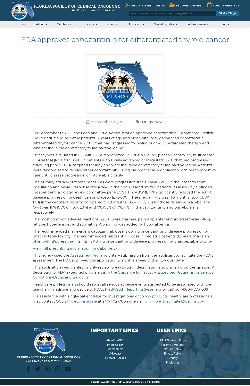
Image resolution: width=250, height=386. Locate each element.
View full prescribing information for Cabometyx (75, 248)
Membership (115, 349)
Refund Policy (172, 349)
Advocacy (115, 353)
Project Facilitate (82, 301)
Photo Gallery (115, 344)
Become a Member (172, 344)
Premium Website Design (127, 382)
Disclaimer (172, 362)
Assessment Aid (84, 255)
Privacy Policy (172, 353)
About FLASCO (115, 340)
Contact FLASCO (115, 358)
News (159, 122)
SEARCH (226, 13)
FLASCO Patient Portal (173, 340)
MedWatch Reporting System (131, 289)
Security (173, 358)
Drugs (147, 122)
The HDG (154, 382)
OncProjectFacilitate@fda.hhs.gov (174, 301)
